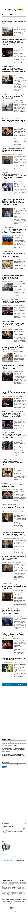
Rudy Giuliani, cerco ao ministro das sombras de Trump (14, 485)
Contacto (4, 899)
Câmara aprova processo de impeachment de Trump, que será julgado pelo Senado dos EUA (13, 415)
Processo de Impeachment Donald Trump (11, 299)
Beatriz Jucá (4, 181)
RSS (14, 903)
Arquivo (4, 841)
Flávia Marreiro (5, 126)
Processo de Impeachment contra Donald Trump (13, 411)
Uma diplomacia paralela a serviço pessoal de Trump (13, 659)
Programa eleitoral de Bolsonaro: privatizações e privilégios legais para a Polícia (14, 755)
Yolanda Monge (5, 616)
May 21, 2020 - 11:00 (18, 100)
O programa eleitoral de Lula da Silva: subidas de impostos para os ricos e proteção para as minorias (13, 749)
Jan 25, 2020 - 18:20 (18, 351)
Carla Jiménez (5, 47)
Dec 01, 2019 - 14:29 (18, 489)
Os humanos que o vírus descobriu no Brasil (14, 22)
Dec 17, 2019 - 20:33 (17, 440)
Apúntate (4, 767)
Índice (17, 903)
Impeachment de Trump (7, 459)
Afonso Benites (5, 154)
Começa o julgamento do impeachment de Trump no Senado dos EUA (14, 392)
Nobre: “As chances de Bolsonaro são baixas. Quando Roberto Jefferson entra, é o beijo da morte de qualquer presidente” (13, 202)
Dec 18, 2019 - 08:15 (18, 419)
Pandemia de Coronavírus (7, 251)
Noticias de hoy (22, 903)
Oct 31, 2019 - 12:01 (18, 638)
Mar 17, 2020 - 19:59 (15, 259)
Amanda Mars (4, 100)
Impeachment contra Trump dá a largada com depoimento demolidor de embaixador (14, 586)
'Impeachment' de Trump (7, 389)
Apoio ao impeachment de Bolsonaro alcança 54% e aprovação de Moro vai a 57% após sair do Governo (14, 176)
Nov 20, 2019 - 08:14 (18, 538)
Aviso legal (17, 899)
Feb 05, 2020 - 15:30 (18, 305)
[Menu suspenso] (3, 9)
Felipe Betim (4, 73)
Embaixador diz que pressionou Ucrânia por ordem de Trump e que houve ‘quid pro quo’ (14, 507)
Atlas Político (5, 172)
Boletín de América (7, 826)
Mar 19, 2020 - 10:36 (18, 235)
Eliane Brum (4, 25)
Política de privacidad (7, 901)
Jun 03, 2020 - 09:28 (17, 73)
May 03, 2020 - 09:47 (19, 126)
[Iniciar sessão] (25, 9)
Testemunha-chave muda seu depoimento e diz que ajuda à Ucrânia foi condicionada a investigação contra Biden (11, 611)
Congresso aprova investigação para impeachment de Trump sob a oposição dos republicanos (14, 634)
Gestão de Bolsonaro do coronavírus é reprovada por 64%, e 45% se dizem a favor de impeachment (14, 231)
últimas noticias (6, 739)
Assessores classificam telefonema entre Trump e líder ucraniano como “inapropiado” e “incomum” (13, 534)
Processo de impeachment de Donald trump (11, 274)
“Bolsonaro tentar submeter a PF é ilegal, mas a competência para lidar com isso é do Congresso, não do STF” (14, 121)
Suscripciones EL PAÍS (19, 901)
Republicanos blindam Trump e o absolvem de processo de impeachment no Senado (13, 277)
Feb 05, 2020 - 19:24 (18, 281)
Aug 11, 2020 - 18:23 (17, 47)
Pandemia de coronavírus (7, 20)
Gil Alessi (4, 259)
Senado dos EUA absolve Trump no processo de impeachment (13, 302)
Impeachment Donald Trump (8, 321)
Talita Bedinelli (5, 235)
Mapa (14, 901)
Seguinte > (20, 684)
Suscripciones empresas (8, 903)
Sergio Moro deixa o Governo (8, 197)
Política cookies (22, 899)
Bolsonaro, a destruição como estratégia (15, 742)
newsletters (5, 762)
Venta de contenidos (10, 899)
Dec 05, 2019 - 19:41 (18, 466)
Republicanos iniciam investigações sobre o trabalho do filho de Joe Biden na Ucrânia (14, 96)
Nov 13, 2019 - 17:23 (18, 590)
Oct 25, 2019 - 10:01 (18, 662)
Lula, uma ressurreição (11, 745)
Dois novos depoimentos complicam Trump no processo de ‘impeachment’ (14, 558)
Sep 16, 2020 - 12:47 (12, 25)
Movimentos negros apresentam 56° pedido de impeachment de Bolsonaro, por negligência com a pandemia (14, 42)
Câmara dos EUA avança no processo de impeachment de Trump (12, 463)
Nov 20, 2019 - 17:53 (18, 511)
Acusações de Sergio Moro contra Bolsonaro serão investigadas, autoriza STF (13, 150)
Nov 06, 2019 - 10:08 (19, 616)
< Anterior (8, 684)
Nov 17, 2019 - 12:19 (17, 562)
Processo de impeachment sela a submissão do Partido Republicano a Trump (14, 325)
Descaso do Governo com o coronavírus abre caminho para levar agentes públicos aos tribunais (14, 70)
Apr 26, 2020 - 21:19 (16, 206)
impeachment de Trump (7, 583)
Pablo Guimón (5, 489)
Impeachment (7, 15)
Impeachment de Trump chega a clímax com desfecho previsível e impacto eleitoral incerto (13, 347)
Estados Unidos (5, 483)
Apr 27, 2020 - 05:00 (17, 181)
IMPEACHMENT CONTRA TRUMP (8, 432)
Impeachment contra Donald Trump (10, 504)
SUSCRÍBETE (20, 9)
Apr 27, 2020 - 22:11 (17, 154)
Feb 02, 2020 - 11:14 (18, 329)
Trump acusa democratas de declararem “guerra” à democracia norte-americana (14, 436)
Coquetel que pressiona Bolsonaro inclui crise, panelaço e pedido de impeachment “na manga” (13, 255)
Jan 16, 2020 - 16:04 (18, 396)
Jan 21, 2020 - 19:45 (18, 371)
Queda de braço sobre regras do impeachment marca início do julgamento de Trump (13, 367)
